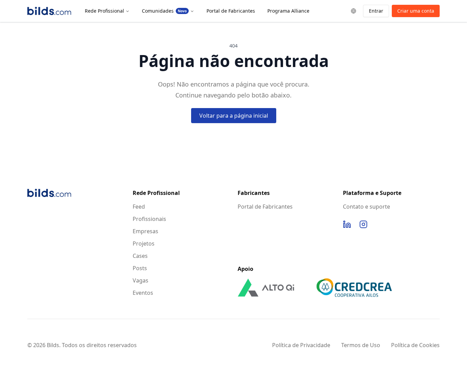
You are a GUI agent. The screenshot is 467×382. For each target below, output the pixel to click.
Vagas (140, 280)
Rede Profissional (104, 11)
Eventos (143, 293)
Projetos (144, 243)
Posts (140, 268)
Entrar (376, 11)
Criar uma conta (415, 11)
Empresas (145, 231)
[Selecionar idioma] (353, 11)
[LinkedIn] (347, 224)
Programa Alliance (288, 11)
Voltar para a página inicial (233, 115)
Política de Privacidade (301, 345)
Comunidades (164, 11)
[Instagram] (363, 224)
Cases (140, 256)
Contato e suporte (366, 206)
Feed (139, 206)
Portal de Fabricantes (230, 11)
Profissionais (149, 219)
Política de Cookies (415, 345)
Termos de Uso (360, 345)
